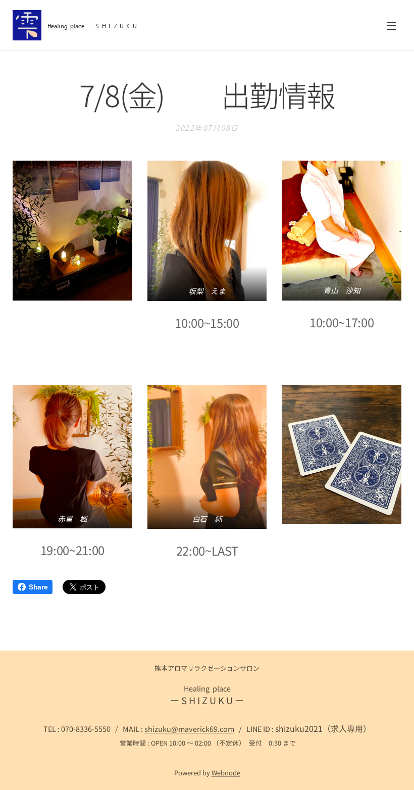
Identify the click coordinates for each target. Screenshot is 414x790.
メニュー (391, 25)
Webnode (226, 772)
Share (38, 587)
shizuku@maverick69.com (189, 728)
